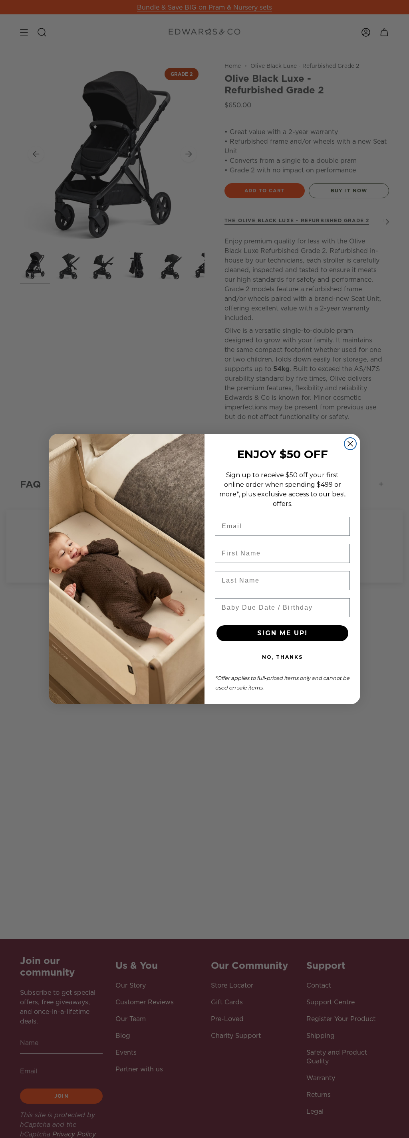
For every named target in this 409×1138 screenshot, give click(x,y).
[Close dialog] (350, 444)
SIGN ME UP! (282, 633)
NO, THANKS (282, 657)
